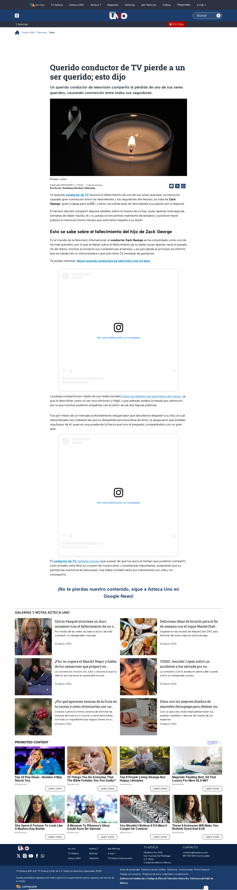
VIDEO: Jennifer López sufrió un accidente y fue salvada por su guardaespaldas (185, 664)
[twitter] (18, 857)
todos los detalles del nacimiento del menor (151, 396)
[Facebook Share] (171, 186)
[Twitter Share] (177, 186)
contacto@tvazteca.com (195, 852)
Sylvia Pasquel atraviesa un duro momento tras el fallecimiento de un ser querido (86, 624)
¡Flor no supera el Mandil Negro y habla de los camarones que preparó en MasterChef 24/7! (85, 664)
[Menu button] (29, 15)
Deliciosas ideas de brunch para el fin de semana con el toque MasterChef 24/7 (189, 624)
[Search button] (218, 16)
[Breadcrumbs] (18, 32)
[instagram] (24, 857)
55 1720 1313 (189, 856)
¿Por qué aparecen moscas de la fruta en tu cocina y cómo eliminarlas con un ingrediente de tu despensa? (86, 704)
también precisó (76, 561)
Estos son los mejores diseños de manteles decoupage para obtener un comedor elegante (188, 704)
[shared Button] (183, 186)
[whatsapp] (42, 856)
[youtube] (31, 857)
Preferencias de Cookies (153, 869)
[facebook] (37, 857)
